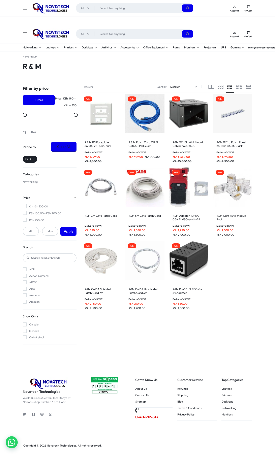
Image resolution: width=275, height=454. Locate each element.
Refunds (182, 388)
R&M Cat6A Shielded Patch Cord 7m (98, 291)
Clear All (63, 147)
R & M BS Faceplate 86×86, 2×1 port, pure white (98, 145)
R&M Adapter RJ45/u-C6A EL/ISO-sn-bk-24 (187, 217)
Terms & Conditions (189, 408)
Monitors (189, 47)
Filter (39, 100)
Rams (176, 47)
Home (26, 56)
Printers (69, 47)
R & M (28, 159)
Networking (30, 47)
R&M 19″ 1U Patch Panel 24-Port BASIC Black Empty (231, 145)
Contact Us (142, 395)
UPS (223, 47)
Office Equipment (154, 47)
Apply (68, 231)
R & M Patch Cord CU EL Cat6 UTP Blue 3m (143, 144)
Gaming (236, 47)
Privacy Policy (185, 414)
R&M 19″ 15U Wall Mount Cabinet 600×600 (188, 144)
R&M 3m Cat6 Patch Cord (101, 216)
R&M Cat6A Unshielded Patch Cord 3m (143, 291)
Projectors (210, 47)
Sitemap (140, 401)
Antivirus (106, 47)
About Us (141, 388)
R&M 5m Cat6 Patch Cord (144, 216)
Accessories (127, 47)
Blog (180, 401)
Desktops (87, 47)
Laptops (50, 47)
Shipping (182, 395)
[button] (12, 442)
